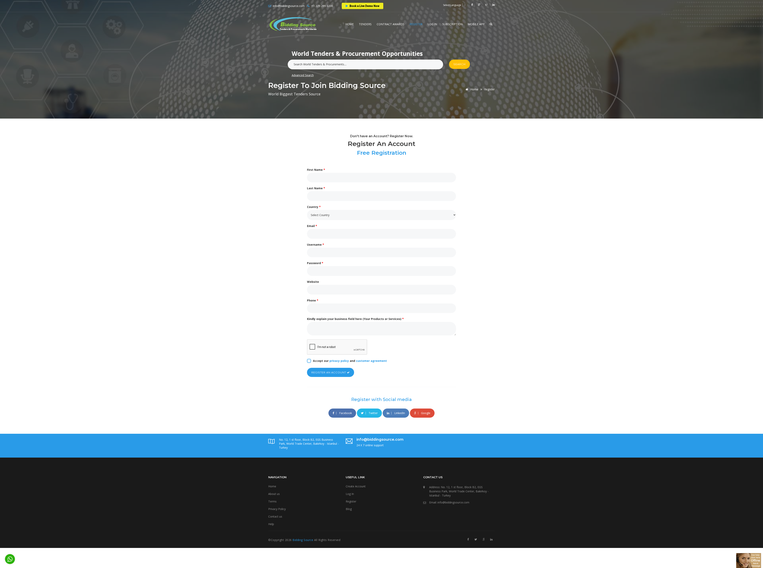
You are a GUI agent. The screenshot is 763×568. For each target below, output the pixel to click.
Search (459, 64)
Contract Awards (390, 24)
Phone (312, 300)
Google (425, 413)
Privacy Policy (277, 509)
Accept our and (350, 361)
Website (313, 282)
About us (274, 494)
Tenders (365, 24)
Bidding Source (303, 540)
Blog (349, 509)
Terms (272, 501)
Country (314, 207)
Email (312, 226)
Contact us (275, 516)
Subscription (452, 24)
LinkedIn (399, 413)
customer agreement (371, 361)
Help (271, 524)
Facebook (345, 413)
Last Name (316, 188)
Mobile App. (476, 24)
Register (416, 24)
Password (315, 263)
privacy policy (339, 361)
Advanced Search (303, 75)
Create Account (356, 486)
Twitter (373, 413)
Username (315, 244)
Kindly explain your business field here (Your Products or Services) (355, 319)
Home (349, 24)
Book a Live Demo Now (364, 6)
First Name (316, 170)
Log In (432, 24)
